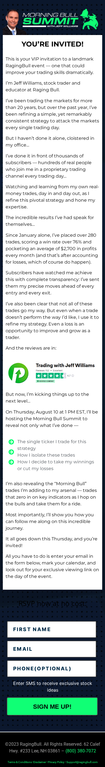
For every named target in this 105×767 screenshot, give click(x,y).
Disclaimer (39, 762)
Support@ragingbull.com (82, 762)
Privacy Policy (56, 762)
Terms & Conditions (20, 762)
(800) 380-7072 (81, 751)
